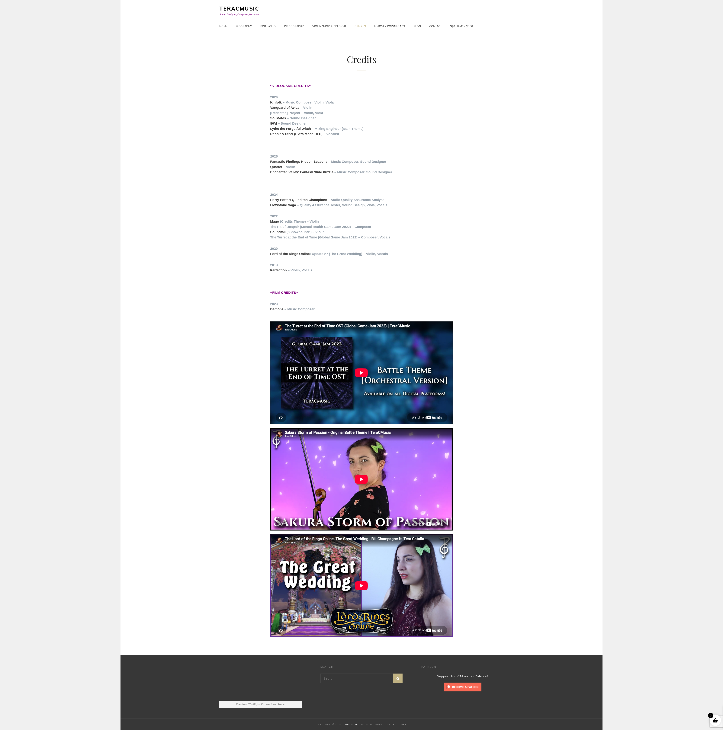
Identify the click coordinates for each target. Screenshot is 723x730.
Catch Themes (396, 724)
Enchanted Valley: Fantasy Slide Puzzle (301, 172)
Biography (244, 26)
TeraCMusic (239, 8)
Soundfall (278, 232)
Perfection (278, 270)
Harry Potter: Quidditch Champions (298, 200)
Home (223, 26)
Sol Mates (278, 118)
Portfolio (268, 26)
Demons (277, 309)
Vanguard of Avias (284, 108)
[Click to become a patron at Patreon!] (462, 687)
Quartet (276, 167)
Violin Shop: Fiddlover (329, 26)
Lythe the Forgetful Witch (290, 129)
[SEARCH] (398, 678)
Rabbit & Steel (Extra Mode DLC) (296, 134)
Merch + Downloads (389, 26)
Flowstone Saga (283, 205)
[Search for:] (361, 678)
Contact (435, 26)
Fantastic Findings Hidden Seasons (298, 162)
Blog (417, 26)
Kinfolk (276, 102)
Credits (360, 26)
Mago (274, 221)
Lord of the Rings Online (290, 254)
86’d (273, 123)
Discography (294, 26)
